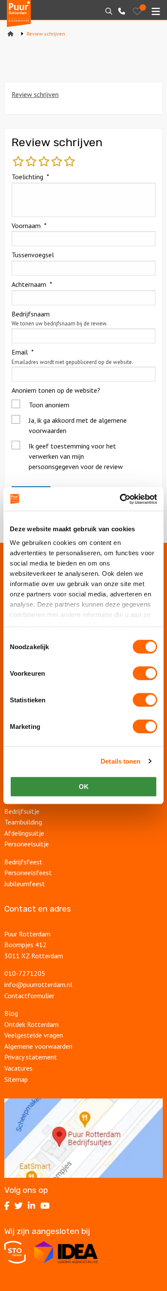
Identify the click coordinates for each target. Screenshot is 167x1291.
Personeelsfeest (28, 872)
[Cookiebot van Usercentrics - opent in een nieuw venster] (120, 499)
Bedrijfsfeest (23, 862)
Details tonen (120, 761)
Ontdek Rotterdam (31, 1024)
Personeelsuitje (26, 844)
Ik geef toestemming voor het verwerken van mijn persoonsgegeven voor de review (76, 456)
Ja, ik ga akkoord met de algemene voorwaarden (78, 425)
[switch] (145, 673)
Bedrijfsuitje (21, 811)
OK (84, 786)
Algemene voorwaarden (38, 1046)
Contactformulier (29, 995)
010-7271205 (24, 973)
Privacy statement (30, 1057)
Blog (11, 1013)
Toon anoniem (49, 404)
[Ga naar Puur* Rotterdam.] (10, 33)
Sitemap (16, 1079)
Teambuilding (23, 822)
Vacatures (19, 1068)
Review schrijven (35, 94)
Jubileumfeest (25, 883)
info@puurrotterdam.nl (38, 984)
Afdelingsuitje (24, 833)
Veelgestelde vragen (33, 1035)
